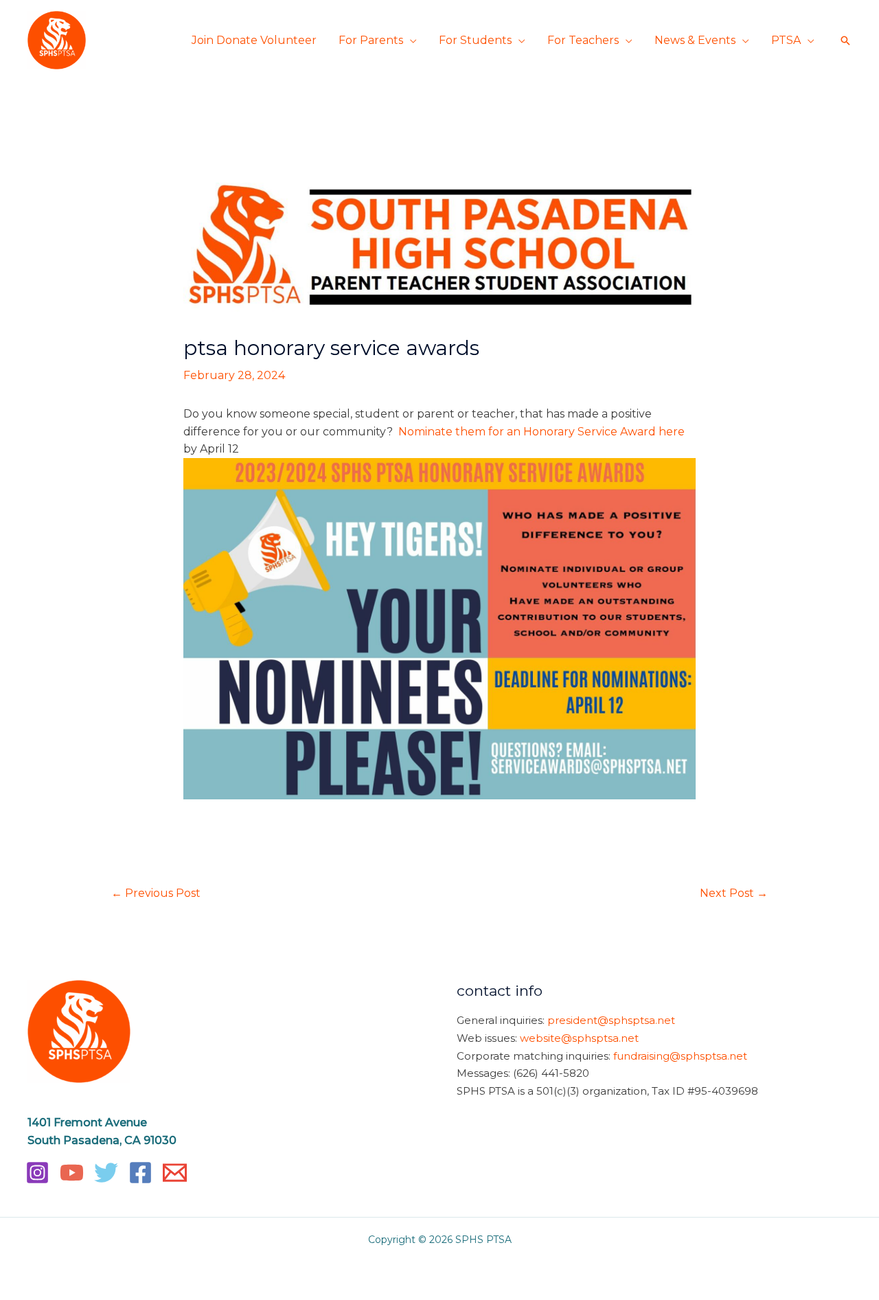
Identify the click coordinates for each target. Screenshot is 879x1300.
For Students (475, 40)
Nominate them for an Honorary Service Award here (541, 431)
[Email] (175, 1172)
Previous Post (156, 893)
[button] (845, 40)
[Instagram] (37, 1172)
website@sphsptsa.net (579, 1038)
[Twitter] (106, 1172)
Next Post (734, 893)
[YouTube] (72, 1172)
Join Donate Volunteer (254, 40)
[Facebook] (140, 1172)
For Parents (371, 40)
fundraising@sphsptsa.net (680, 1055)
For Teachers (583, 40)
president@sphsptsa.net (611, 1020)
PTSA (786, 40)
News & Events (694, 40)
